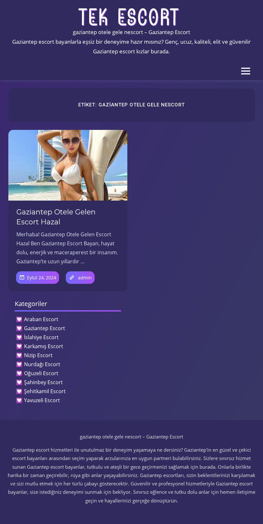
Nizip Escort (38, 355)
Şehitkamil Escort (45, 391)
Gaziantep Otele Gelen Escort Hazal (56, 217)
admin (85, 278)
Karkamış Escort (43, 346)
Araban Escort (41, 319)
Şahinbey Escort (43, 382)
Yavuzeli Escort (42, 400)
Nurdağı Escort (42, 364)
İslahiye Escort (41, 337)
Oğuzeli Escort (41, 373)
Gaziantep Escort (44, 328)
